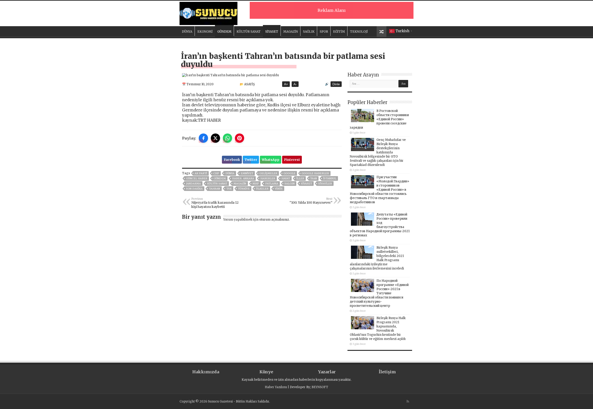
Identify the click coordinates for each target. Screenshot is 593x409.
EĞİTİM (339, 32)
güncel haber (196, 178)
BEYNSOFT (320, 387)
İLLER (300, 178)
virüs (279, 188)
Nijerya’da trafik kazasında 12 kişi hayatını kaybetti (215, 203)
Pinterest (292, 160)
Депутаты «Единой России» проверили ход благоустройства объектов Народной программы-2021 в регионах (380, 224)
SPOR (324, 32)
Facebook (232, 160)
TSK (229, 188)
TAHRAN (214, 188)
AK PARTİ (201, 173)
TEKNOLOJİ (359, 32)
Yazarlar (327, 371)
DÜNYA (187, 32)
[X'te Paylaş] (215, 138)
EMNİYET (247, 173)
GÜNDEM (224, 32)
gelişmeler (268, 173)
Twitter (251, 160)
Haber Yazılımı (276, 387)
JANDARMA (193, 183)
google (289, 173)
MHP (255, 183)
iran (313, 178)
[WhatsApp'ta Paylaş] (227, 138)
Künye (266, 371)
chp (216, 173)
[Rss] (408, 401)
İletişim (387, 371)
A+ (286, 84)
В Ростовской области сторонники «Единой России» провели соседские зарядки (379, 119)
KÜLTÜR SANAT (249, 32)
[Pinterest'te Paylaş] (239, 138)
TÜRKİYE (244, 188)
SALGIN (289, 183)
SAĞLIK (309, 32)
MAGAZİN (290, 32)
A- (295, 84)
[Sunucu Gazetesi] (208, 12)
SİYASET (271, 32)
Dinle (336, 84)
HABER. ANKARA (243, 178)
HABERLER (267, 178)
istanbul (329, 178)
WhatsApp (270, 160)
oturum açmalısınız (274, 220)
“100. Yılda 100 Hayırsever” (311, 201)
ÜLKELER (262, 188)
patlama (271, 183)
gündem (220, 178)
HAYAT (285, 178)
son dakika (194, 188)
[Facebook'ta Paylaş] (203, 138)
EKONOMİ (205, 32)
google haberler (315, 173)
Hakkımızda (205, 371)
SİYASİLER (325, 183)
